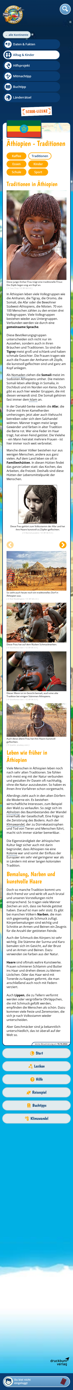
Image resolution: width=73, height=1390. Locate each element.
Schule (16, 172)
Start (39, 1053)
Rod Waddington (17, 599)
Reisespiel (39, 1092)
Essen (16, 164)
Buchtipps (39, 1105)
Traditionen (40, 156)
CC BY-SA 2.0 (32, 599)
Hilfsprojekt (21, 65)
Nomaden (18, 375)
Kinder (38, 164)
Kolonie (12, 853)
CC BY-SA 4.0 (46, 532)
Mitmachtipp (22, 76)
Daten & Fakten (24, 44)
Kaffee (16, 156)
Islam (33, 399)
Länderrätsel (22, 97)
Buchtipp (19, 87)
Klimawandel (16, 824)
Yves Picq (14, 288)
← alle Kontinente (16, 35)
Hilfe (39, 1079)
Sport (38, 172)
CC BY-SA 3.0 (26, 288)
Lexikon (39, 1066)
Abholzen (13, 812)
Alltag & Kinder (23, 55)
